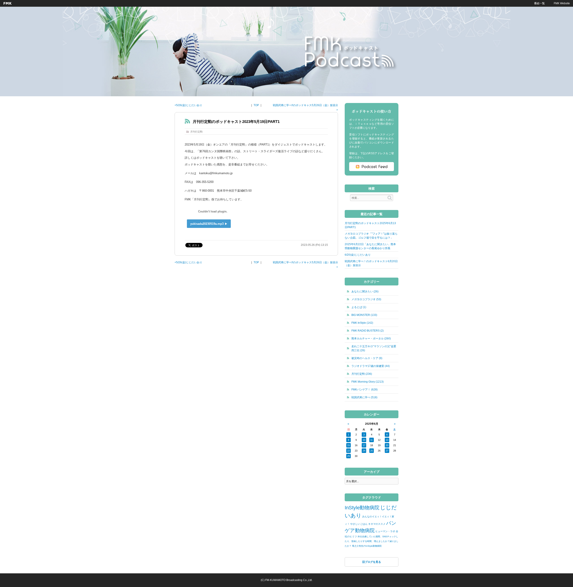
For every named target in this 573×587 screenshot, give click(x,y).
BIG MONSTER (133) (364, 315)
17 (364, 445)
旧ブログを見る (371, 561)
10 (364, 440)
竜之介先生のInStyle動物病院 (367, 546)
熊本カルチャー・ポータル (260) (371, 338)
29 (348, 456)
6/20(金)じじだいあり (358, 254)
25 (371, 450)
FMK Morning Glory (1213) (367, 381)
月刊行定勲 (196, 131)
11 (371, 440)
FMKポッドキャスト (350, 53)
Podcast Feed (371, 166)
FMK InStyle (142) (362, 322)
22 (348, 450)
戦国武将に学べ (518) (364, 397)
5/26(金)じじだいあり (189, 105)
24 (364, 450)
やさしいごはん (359, 524)
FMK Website (562, 3)
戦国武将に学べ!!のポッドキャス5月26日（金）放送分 (305, 105)
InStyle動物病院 (362, 507)
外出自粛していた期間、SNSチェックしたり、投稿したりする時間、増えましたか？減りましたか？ (371, 541)
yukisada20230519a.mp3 (207, 223)
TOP (256, 105)
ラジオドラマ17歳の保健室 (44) (370, 366)
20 (387, 445)
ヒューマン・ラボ (385, 531)
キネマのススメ (376, 524)
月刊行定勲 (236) (361, 373)
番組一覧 (539, 3)
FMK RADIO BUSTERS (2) (367, 330)
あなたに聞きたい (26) (364, 291)
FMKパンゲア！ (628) (364, 389)
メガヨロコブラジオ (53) (366, 299)
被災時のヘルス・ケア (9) (366, 358)
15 (348, 445)
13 (387, 440)
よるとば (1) (358, 307)
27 (387, 450)
